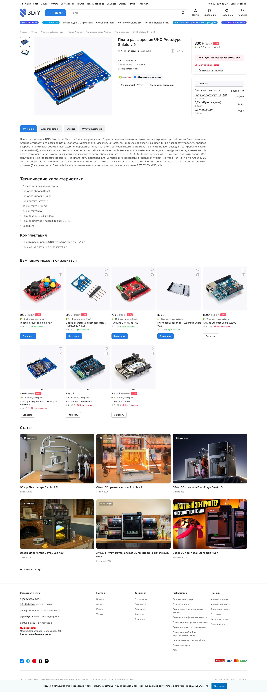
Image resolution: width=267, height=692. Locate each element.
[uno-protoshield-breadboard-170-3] (73, 76)
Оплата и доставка (92, 128)
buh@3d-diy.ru (27, 622)
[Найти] (183, 12)
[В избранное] (178, 51)
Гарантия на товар (183, 599)
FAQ (175, 650)
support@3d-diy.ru (29, 616)
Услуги (100, 614)
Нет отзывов (133, 51)
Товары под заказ (220, 609)
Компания (140, 592)
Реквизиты (140, 604)
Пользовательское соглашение (189, 627)
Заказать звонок (239, 3)
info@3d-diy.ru (27, 604)
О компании (140, 599)
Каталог (100, 609)
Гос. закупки (217, 614)
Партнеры (139, 609)
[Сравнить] (172, 51)
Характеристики (50, 128)
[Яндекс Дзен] (40, 661)
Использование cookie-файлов (189, 640)
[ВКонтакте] (22, 661)
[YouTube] (34, 661)
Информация (180, 592)
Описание (28, 128)
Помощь (215, 592)
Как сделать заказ (220, 619)
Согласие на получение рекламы (190, 622)
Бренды (100, 599)
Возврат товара (181, 604)
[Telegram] (28, 661)
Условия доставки (220, 604)
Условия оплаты (219, 599)
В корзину (28, 336)
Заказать (211, 336)
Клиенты (139, 614)
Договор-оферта (181, 645)
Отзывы (71, 128)
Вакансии (139, 619)
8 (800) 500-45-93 (218, 3)
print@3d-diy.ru (28, 610)
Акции (99, 604)
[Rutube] (47, 661)
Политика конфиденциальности (190, 617)
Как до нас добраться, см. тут (36, 634)
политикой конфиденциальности (191, 685)
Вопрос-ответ (218, 624)
